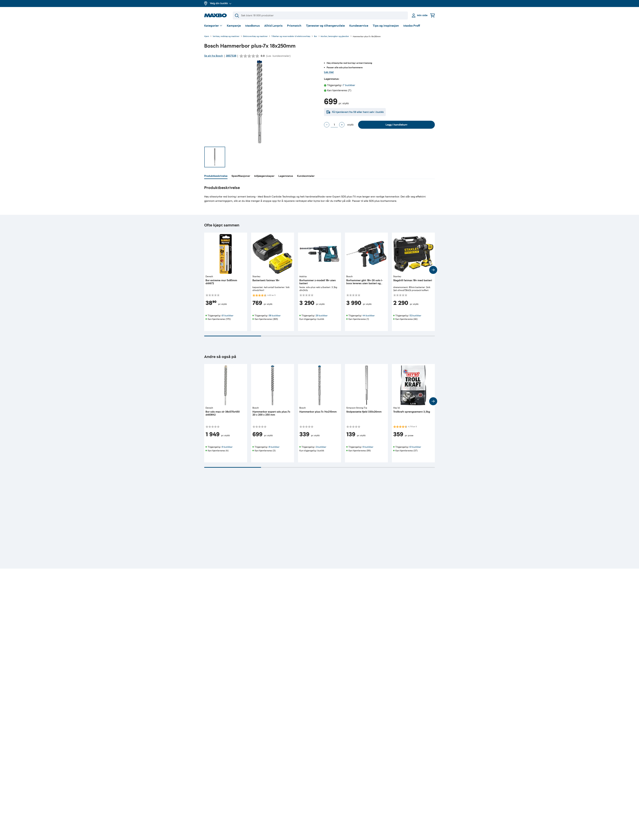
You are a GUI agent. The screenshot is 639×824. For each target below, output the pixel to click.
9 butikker (227, 447)
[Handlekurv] (432, 15)
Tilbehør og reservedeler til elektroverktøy (290, 36)
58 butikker (275, 315)
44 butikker (369, 315)
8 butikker (274, 447)
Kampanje (234, 26)
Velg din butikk (219, 3)
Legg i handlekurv (396, 125)
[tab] (215, 176)
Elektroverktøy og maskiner (255, 36)
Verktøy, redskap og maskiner (226, 36)
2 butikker (321, 447)
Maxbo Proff (411, 26)
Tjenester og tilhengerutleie (325, 26)
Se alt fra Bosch (213, 56)
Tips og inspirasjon (386, 26)
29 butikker (321, 315)
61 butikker (227, 315)
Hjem (206, 36)
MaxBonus (252, 26)
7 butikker (349, 85)
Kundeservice (358, 26)
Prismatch (294, 26)
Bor (315, 36)
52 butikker (415, 315)
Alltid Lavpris (273, 26)
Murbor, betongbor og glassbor (335, 36)
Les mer (329, 72)
